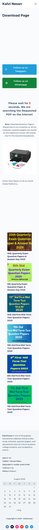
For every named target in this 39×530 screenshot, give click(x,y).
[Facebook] (7, 526)
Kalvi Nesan (12, 4)
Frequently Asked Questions (16, 465)
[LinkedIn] (26, 526)
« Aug (18, 510)
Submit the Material (12, 461)
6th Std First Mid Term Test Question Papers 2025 (19, 379)
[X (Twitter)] (12, 526)
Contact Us (8, 468)
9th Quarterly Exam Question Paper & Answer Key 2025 (17, 287)
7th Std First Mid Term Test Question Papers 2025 (19, 409)
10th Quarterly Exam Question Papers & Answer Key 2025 (17, 256)
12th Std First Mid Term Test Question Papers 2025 (19, 317)
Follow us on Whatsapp (21, 83)
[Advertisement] (19, 41)
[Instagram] (17, 526)
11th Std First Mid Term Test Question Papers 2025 (19, 348)
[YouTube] (22, 526)
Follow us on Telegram (20, 69)
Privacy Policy (9, 471)
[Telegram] (31, 526)
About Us (6, 458)
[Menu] (36, 4)
